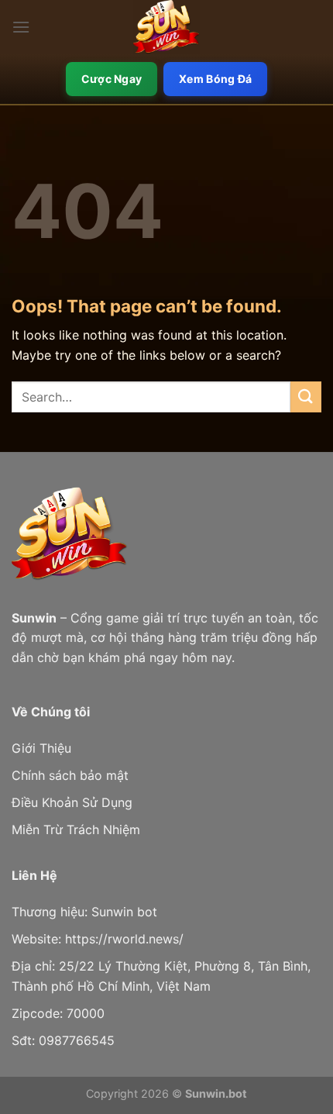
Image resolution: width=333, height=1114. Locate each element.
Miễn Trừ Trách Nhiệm (76, 829)
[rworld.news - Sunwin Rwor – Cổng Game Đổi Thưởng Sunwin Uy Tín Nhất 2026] (166, 27)
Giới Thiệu (41, 748)
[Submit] (305, 396)
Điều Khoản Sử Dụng (72, 802)
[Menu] (21, 27)
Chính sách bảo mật (70, 775)
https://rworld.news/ (124, 939)
